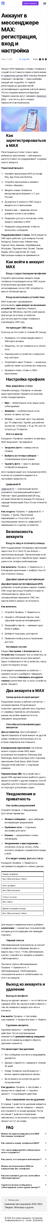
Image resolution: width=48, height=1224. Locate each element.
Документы (38, 1220)
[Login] (2, 1222)
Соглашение (37, 1218)
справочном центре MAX (15, 75)
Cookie (28, 1220)
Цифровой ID (7, 489)
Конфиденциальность (14, 1220)
